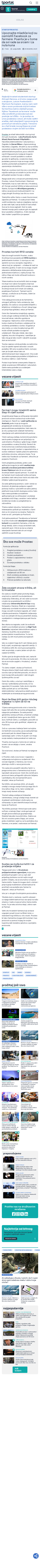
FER (13, 972)
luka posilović (17, 975)
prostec (6, 975)
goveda (27, 972)
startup (6, 972)
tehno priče (7, 1250)
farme (20, 972)
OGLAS (20, 20)
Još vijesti (18, 1370)
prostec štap (7, 978)
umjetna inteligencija (23, 1250)
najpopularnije (13, 1308)
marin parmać (31, 975)
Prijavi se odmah (10, 1238)
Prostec (5, 134)
